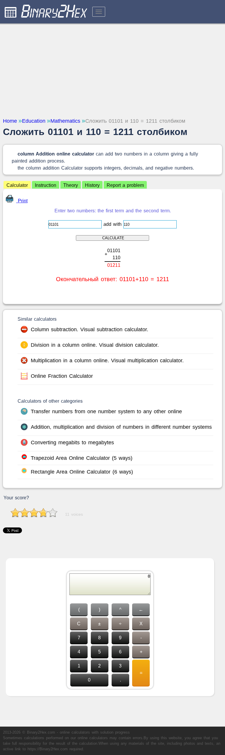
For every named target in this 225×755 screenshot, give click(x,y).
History (92, 185)
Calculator (17, 185)
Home (10, 121)
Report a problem (125, 185)
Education (33, 121)
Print (22, 200)
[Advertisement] (112, 70)
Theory (70, 185)
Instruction (45, 185)
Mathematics (65, 121)
